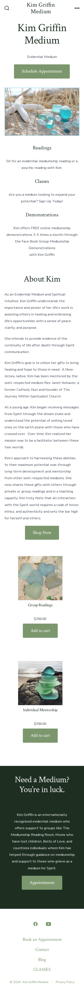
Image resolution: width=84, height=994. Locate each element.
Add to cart (40, 630)
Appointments (42, 882)
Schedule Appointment (42, 71)
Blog (42, 959)
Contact (42, 949)
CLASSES (42, 969)
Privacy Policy (65, 982)
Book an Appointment (42, 939)
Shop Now (42, 532)
